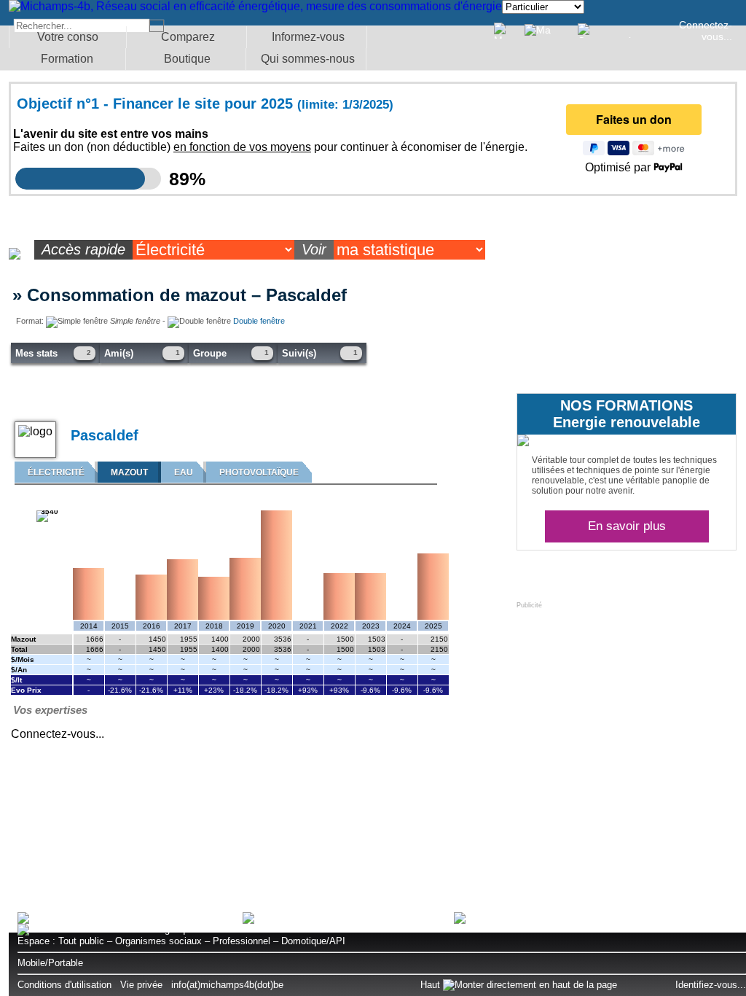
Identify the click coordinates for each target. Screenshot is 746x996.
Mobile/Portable (50, 962)
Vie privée (141, 984)
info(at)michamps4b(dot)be (227, 984)
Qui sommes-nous (308, 58)
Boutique (187, 58)
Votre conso (67, 37)
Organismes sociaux (158, 940)
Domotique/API (313, 940)
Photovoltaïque (259, 472)
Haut (431, 984)
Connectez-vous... (705, 30)
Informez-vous (308, 37)
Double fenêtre (259, 320)
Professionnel (241, 940)
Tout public (81, 940)
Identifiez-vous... (710, 984)
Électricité (56, 472)
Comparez (188, 37)
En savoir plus (627, 526)
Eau (183, 472)
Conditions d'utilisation (64, 984)
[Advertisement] (626, 700)
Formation (67, 58)
